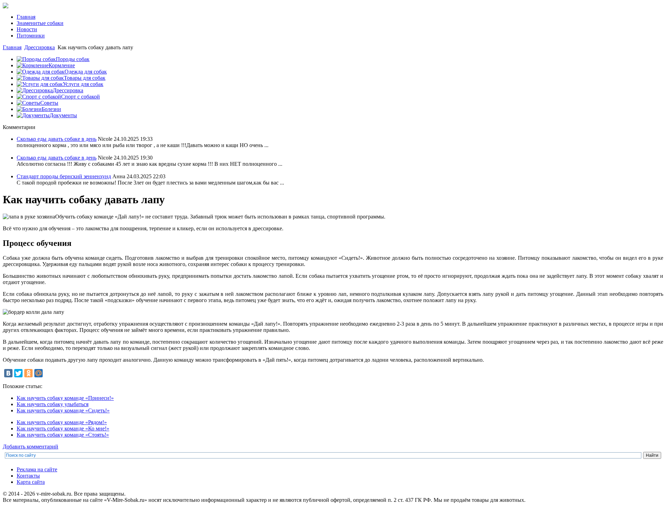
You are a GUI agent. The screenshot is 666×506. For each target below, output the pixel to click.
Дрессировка (39, 47)
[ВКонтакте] (8, 373)
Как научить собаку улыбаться (52, 404)
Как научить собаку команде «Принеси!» (65, 398)
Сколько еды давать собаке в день (56, 139)
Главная (12, 47)
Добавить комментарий (30, 446)
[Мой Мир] (38, 373)
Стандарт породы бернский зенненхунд (64, 176)
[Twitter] (18, 373)
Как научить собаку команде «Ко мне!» (63, 428)
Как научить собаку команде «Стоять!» (63, 435)
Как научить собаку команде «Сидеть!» (63, 410)
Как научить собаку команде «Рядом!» (62, 422)
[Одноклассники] (28, 373)
